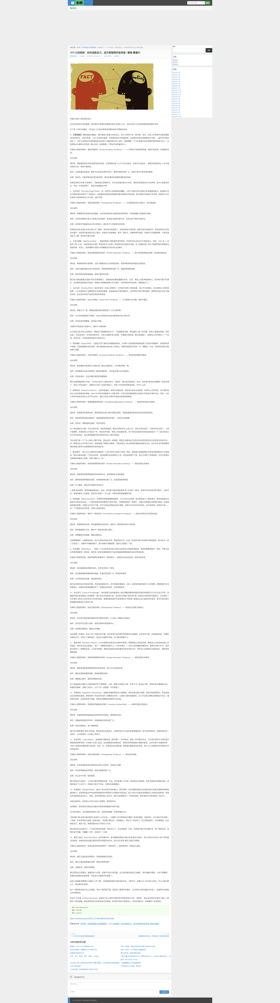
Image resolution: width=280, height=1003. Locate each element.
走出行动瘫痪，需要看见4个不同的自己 (83, 949)
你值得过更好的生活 (77, 953)
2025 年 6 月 (176, 103)
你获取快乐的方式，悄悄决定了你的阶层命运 (153, 936)
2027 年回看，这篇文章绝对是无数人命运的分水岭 (138, 946)
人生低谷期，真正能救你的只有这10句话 (84, 969)
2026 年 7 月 (176, 75)
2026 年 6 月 (176, 77)
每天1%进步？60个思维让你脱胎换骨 (133, 949)
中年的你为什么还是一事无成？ (131, 966)
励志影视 (175, 64)
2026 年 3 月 (176, 84)
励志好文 (100, 47)
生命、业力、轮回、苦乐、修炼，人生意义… (85, 956)
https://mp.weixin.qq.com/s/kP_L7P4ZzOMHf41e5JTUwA (92, 918)
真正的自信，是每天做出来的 (131, 953)
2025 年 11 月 (177, 92)
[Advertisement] (140, 27)
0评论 (117, 56)
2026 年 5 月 (176, 79)
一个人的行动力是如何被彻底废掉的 (82, 936)
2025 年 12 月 (177, 90)
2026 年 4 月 (176, 81)
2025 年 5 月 (176, 105)
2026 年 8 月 (176, 73)
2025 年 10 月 (177, 95)
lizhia (82, 56)
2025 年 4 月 (176, 108)
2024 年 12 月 (177, 116)
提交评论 (165, 992)
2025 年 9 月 (176, 97)
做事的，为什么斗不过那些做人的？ (82, 946)
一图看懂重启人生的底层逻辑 (131, 963)
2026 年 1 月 (176, 88)
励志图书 (175, 60)
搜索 (174, 46)
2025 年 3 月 (176, 110)
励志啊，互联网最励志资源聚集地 (80, 3)
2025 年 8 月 (176, 99)
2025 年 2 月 (176, 112)
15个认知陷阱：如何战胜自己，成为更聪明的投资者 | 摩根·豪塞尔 (105, 52)
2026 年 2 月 (176, 86)
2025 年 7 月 (176, 101)
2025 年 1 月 (176, 114)
